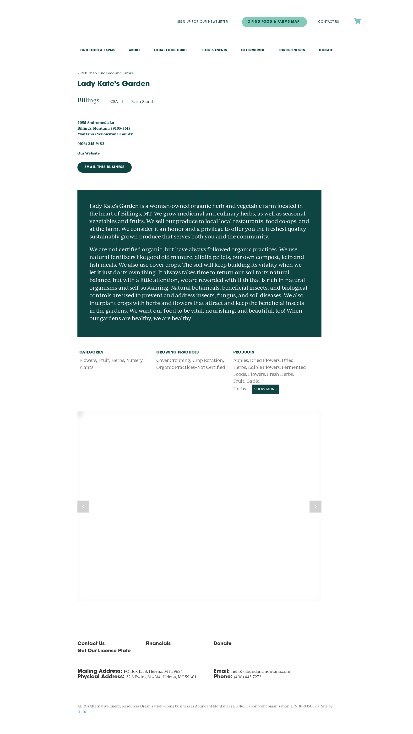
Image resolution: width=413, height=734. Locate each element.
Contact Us (328, 21)
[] (357, 30)
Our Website (88, 153)
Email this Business (105, 167)
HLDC (82, 712)
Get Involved (253, 50)
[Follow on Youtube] (332, 645)
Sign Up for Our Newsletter (202, 21)
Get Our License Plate (104, 651)
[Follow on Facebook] (322, 645)
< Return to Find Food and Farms (105, 73)
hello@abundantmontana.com (260, 671)
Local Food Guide (170, 50)
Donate (326, 50)
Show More (265, 389)
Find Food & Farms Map (275, 22)
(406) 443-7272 (247, 676)
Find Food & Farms (97, 50)
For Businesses (292, 50)
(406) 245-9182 (90, 143)
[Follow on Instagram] (312, 645)
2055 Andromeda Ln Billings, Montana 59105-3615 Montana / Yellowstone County (105, 128)
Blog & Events (214, 50)
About (134, 50)
